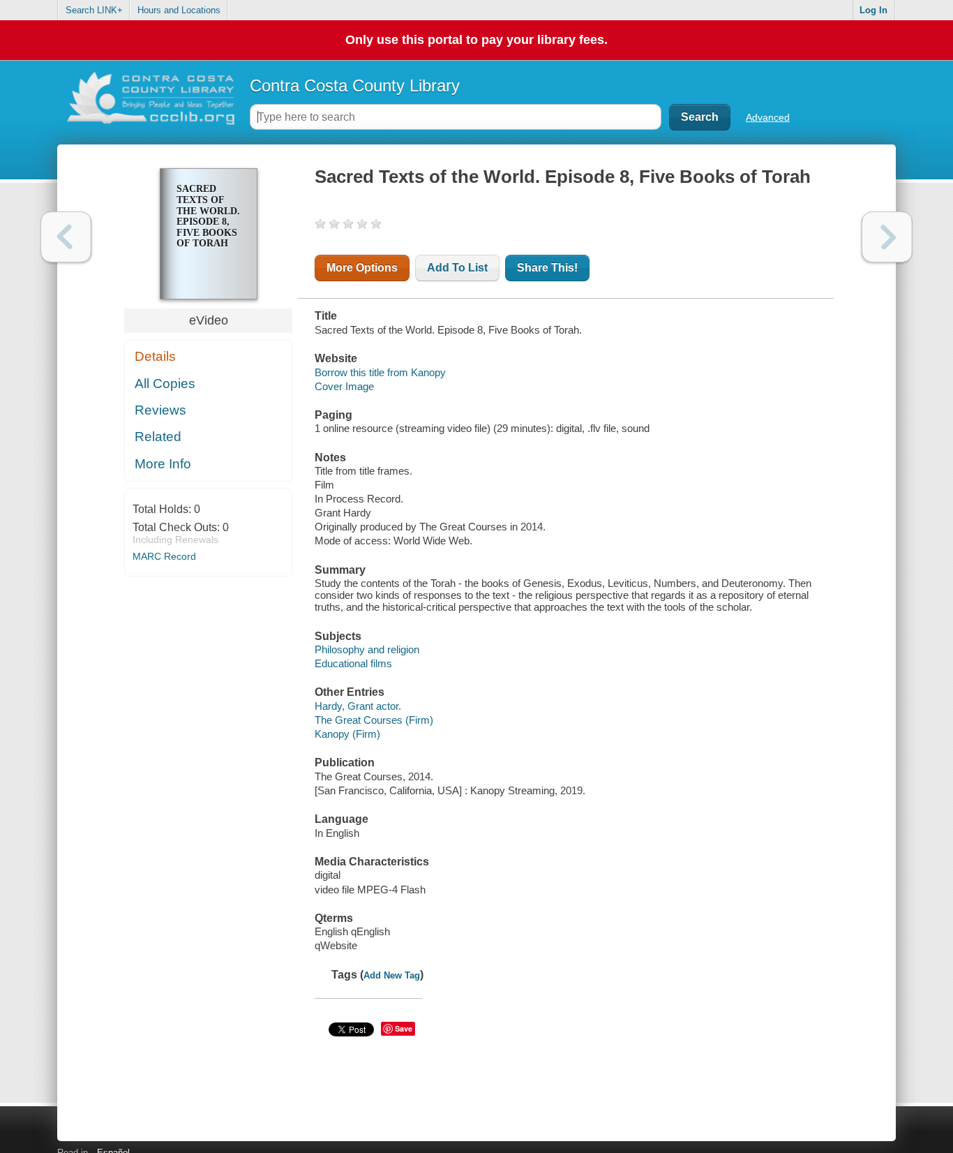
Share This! (547, 268)
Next (887, 236)
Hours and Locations (178, 10)
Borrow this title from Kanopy (380, 372)
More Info (163, 463)
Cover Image (344, 386)
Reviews (160, 410)
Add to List (457, 268)
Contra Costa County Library (355, 85)
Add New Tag (391, 975)
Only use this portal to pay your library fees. (476, 40)
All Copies (165, 383)
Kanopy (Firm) (347, 734)
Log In (873, 10)
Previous (65, 236)
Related (158, 436)
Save (403, 1028)
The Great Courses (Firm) (374, 720)
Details (155, 356)
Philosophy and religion (367, 649)
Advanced (768, 117)
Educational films (353, 663)
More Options (362, 268)
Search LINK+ (94, 10)
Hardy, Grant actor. (358, 706)
